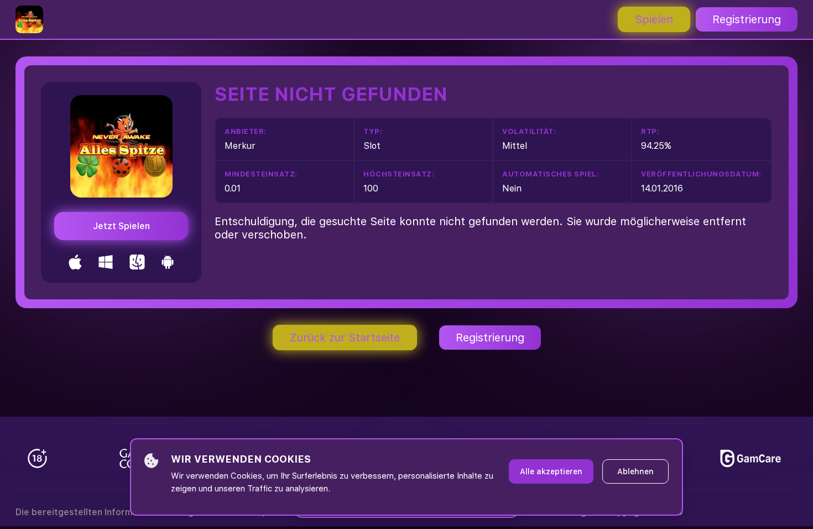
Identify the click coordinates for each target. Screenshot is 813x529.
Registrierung (746, 19)
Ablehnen (635, 471)
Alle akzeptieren (551, 471)
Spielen (654, 19)
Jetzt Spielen (121, 226)
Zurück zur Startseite (345, 337)
